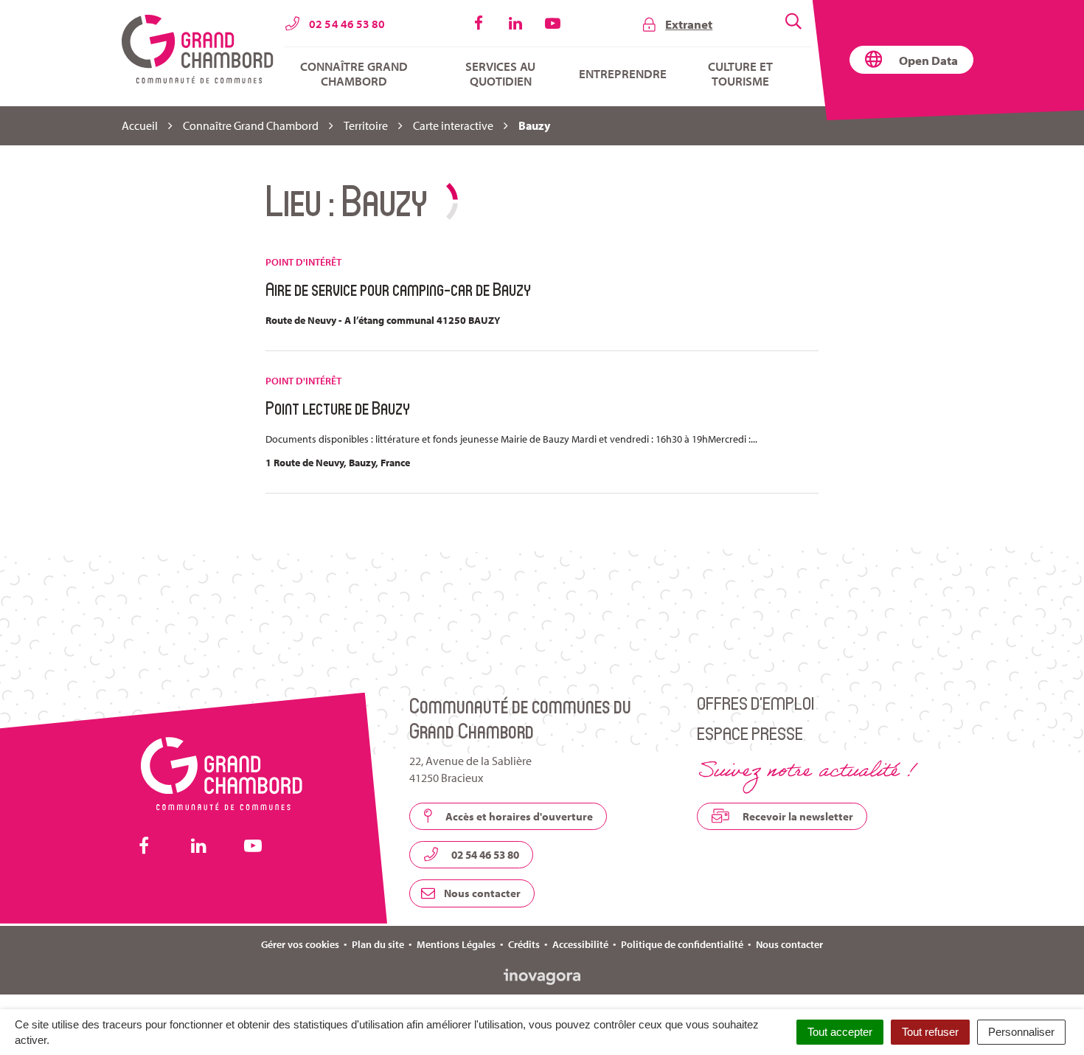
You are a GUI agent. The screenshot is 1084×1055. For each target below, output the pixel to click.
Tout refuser (930, 1031)
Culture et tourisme (740, 74)
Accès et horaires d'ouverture (518, 816)
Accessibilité (580, 944)
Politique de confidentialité (682, 944)
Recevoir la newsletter (796, 816)
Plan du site (378, 944)
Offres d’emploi (755, 702)
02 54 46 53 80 (484, 855)
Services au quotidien (500, 74)
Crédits (524, 944)
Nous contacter (481, 893)
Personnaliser (1021, 1031)
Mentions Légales (456, 944)
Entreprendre (623, 73)
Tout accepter (839, 1031)
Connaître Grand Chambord (354, 74)
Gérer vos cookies (300, 944)
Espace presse (750, 733)
